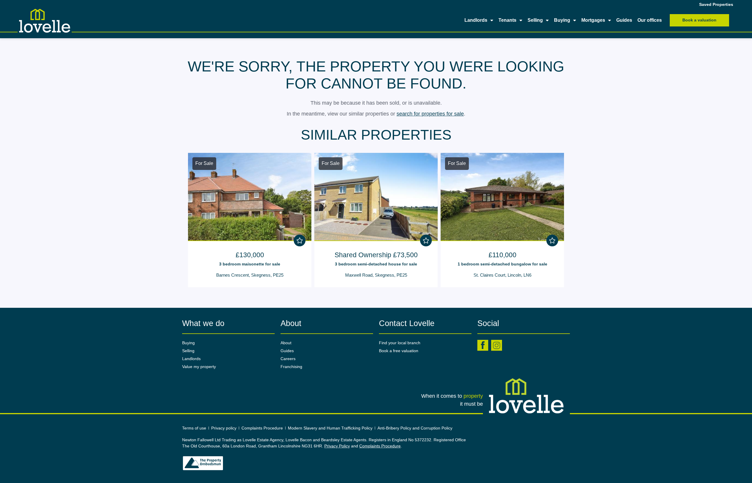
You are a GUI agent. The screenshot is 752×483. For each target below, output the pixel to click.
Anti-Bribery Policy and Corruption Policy (415, 428)
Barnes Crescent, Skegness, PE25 (249, 275)
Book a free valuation (398, 350)
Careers (288, 358)
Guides (624, 20)
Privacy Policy (337, 446)
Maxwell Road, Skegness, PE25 (376, 275)
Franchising (291, 366)
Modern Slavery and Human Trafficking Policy (330, 428)
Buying (562, 20)
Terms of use (194, 428)
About (286, 342)
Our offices (649, 20)
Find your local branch (399, 342)
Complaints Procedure (262, 428)
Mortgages (593, 20)
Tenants (507, 20)
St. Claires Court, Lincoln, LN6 (502, 275)
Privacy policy (223, 428)
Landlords (475, 20)
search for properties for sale (430, 114)
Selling (535, 20)
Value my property (199, 366)
